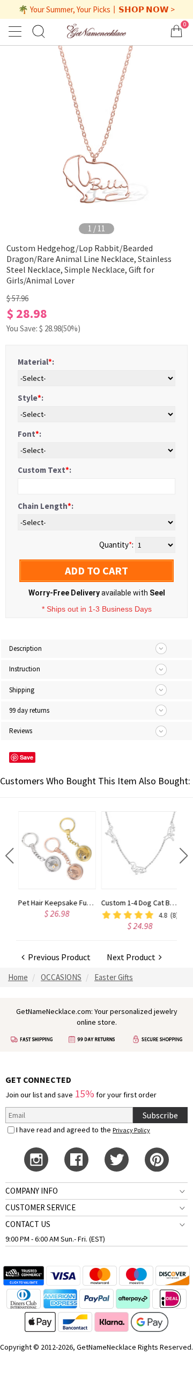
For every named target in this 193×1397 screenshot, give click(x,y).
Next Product (133, 957)
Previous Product (58, 957)
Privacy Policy (131, 1130)
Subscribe (160, 1115)
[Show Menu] (17, 31)
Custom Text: (44, 470)
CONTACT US (27, 1224)
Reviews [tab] (20, 730)
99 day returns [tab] (29, 710)
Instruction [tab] (24, 668)
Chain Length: (45, 506)
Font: (29, 434)
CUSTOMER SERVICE (40, 1207)
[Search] (39, 31)
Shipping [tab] (21, 689)
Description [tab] (25, 648)
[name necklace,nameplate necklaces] (96, 31)
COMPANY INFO (31, 1191)
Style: (30, 398)
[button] (9, 856)
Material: (36, 362)
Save (26, 757)
